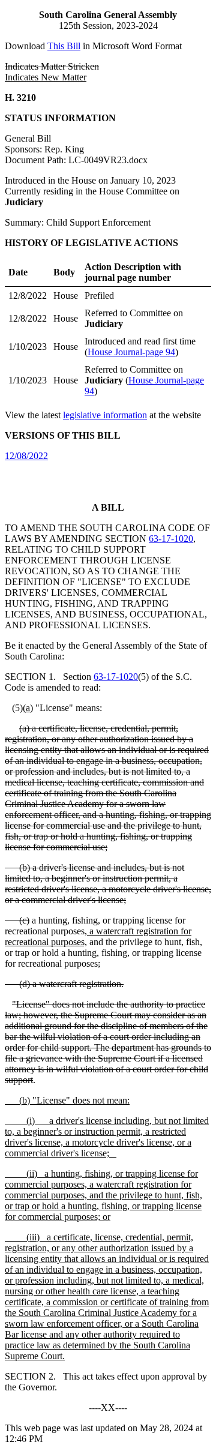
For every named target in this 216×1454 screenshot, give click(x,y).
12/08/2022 (26, 456)
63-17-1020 (171, 538)
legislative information (105, 415)
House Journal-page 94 (131, 352)
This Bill (63, 46)
